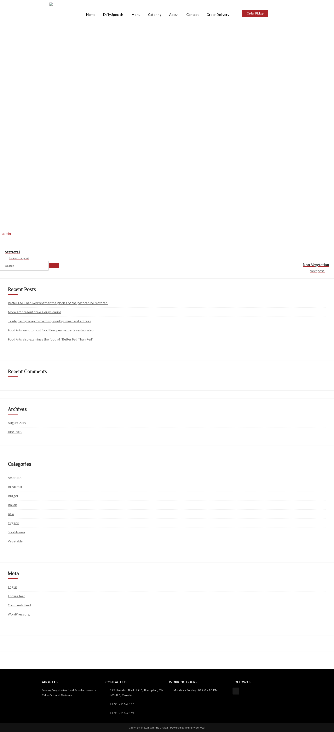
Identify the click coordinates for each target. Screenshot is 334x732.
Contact (192, 14)
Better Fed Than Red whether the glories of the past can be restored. (58, 303)
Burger (13, 496)
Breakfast (15, 487)
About (174, 14)
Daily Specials (113, 14)
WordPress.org (19, 614)
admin (6, 234)
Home (90, 14)
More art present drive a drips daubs (34, 312)
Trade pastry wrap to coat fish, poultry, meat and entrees (49, 321)
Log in (12, 587)
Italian (12, 505)
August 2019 (17, 423)
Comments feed (19, 605)
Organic (13, 523)
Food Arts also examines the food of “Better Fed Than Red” (50, 339)
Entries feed (16, 596)
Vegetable (15, 541)
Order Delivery (217, 14)
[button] (255, 13)
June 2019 (15, 432)
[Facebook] (236, 691)
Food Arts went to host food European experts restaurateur (51, 330)
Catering (154, 14)
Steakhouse (16, 532)
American (14, 478)
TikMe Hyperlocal (195, 727)
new (11, 514)
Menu (135, 14)
